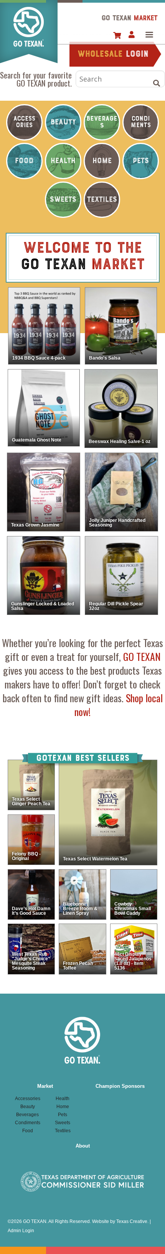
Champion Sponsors (120, 1086)
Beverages (102, 122)
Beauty (63, 122)
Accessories (24, 122)
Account (131, 35)
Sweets (63, 200)
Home (29, 31)
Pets (141, 161)
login (113, 54)
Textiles (102, 200)
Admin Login (21, 1230)
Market (45, 1086)
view (44, 326)
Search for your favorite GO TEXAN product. (36, 79)
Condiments (141, 122)
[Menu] (148, 35)
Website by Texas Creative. (120, 1221)
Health (63, 161)
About (83, 1146)
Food (24, 161)
